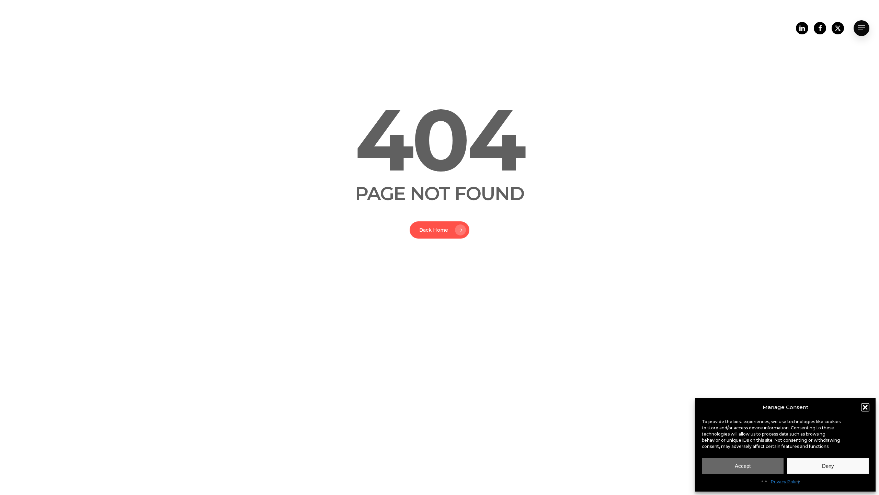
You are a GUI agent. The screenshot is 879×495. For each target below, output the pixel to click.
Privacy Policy (785, 481)
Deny (828, 466)
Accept (743, 466)
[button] (865, 407)
